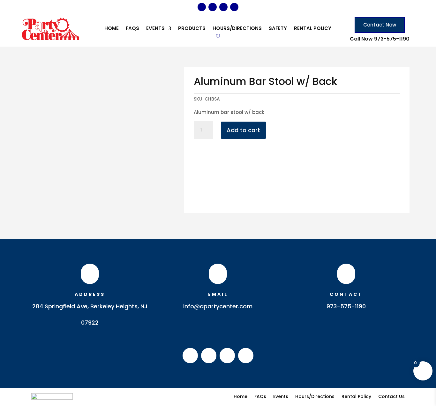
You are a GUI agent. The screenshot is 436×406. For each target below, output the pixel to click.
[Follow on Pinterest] (223, 7)
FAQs (132, 29)
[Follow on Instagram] (212, 7)
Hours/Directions (237, 29)
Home (111, 29)
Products (192, 29)
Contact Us (391, 396)
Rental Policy (312, 29)
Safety (278, 29)
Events (155, 29)
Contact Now (379, 24)
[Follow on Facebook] (202, 7)
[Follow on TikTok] (234, 7)
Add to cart (243, 130)
